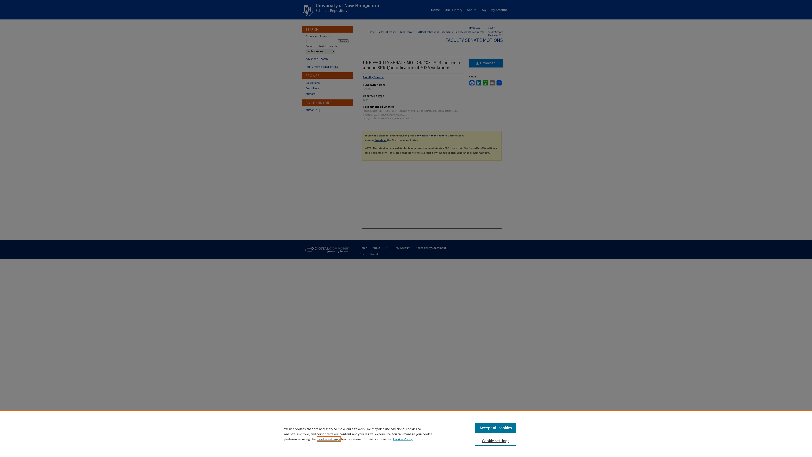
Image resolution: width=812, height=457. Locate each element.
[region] (406, 433)
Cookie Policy (403, 439)
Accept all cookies (496, 427)
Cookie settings (328, 439)
